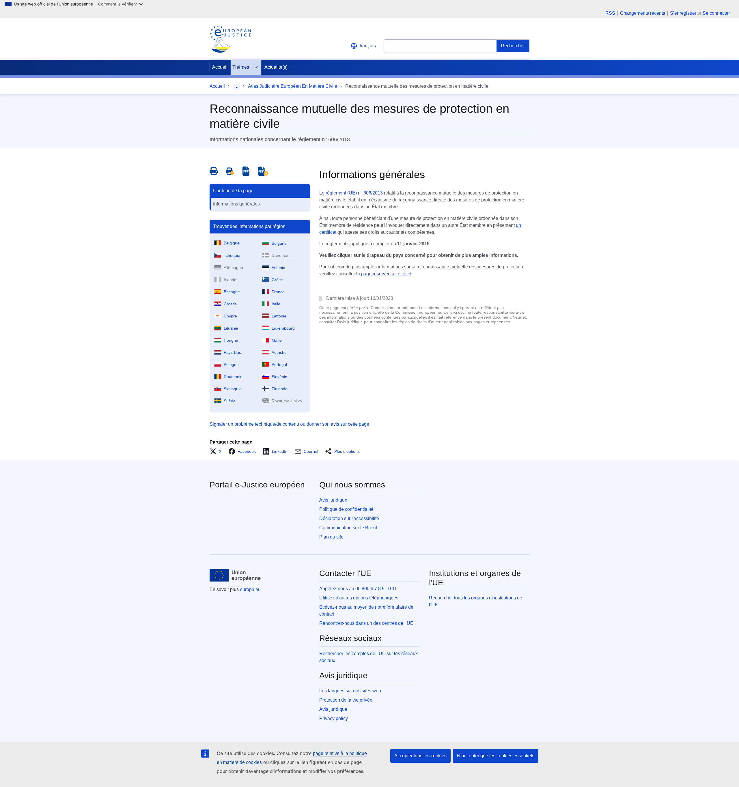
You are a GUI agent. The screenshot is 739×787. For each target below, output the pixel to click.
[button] (217, 451)
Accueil (219, 67)
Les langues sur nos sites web (350, 690)
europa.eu (250, 589)
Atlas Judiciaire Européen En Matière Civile (292, 86)
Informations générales (236, 203)
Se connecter (716, 13)
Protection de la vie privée (345, 700)
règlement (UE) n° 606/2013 (354, 192)
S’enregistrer (683, 13)
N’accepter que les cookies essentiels (495, 755)
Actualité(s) (276, 67)
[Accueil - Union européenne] (235, 575)
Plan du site (331, 536)
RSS (610, 13)
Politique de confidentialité (346, 509)
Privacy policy (333, 718)
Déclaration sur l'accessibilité (349, 518)
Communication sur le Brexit (348, 527)
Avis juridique (333, 500)
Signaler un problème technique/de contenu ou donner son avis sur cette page (289, 424)
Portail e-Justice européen (257, 484)
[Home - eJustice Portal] (230, 39)
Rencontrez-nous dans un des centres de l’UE (366, 623)
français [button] (368, 45)
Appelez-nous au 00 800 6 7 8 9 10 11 (358, 588)
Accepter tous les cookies (420, 755)
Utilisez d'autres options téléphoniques (358, 597)
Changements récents (642, 13)
